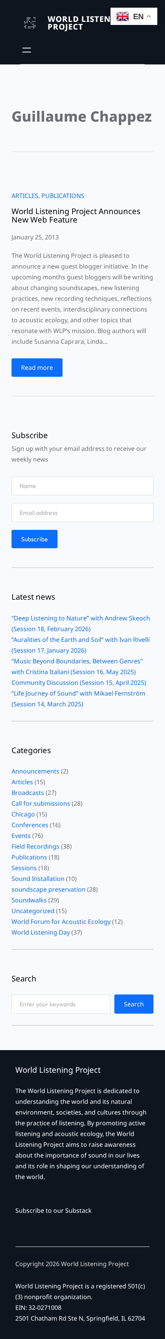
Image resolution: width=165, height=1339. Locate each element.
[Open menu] (26, 50)
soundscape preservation (49, 889)
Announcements (35, 771)
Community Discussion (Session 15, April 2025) (79, 682)
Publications (62, 195)
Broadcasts (28, 792)
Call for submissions (41, 803)
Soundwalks (29, 900)
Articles (25, 195)
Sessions (24, 868)
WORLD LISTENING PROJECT (87, 22)
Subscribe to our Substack (53, 1210)
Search (134, 1004)
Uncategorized (33, 911)
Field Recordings (35, 846)
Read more (39, 370)
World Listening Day (41, 932)
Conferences (30, 825)
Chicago (23, 814)
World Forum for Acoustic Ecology (61, 921)
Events (21, 835)
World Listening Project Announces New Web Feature (76, 215)
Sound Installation (38, 878)
